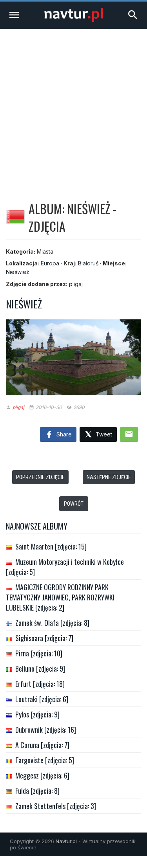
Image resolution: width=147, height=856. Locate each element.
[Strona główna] (73, 19)
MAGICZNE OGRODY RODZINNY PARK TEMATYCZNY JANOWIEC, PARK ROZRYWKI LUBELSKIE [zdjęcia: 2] (60, 597)
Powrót (73, 504)
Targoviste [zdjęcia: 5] (44, 760)
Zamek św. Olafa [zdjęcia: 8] (52, 623)
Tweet (103, 434)
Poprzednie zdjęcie (40, 477)
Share (63, 434)
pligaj (76, 284)
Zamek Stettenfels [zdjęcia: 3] (55, 806)
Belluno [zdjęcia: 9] (40, 668)
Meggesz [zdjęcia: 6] (42, 775)
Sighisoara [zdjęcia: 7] (44, 638)
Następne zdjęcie (109, 477)
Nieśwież (17, 272)
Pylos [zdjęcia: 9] (37, 714)
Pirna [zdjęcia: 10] (38, 653)
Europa (50, 263)
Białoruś (88, 263)
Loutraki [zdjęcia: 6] (41, 699)
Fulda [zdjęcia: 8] (37, 791)
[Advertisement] (73, 106)
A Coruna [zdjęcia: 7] (42, 745)
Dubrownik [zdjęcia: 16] (45, 729)
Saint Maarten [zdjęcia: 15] (51, 546)
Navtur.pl (66, 841)
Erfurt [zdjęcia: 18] (40, 684)
